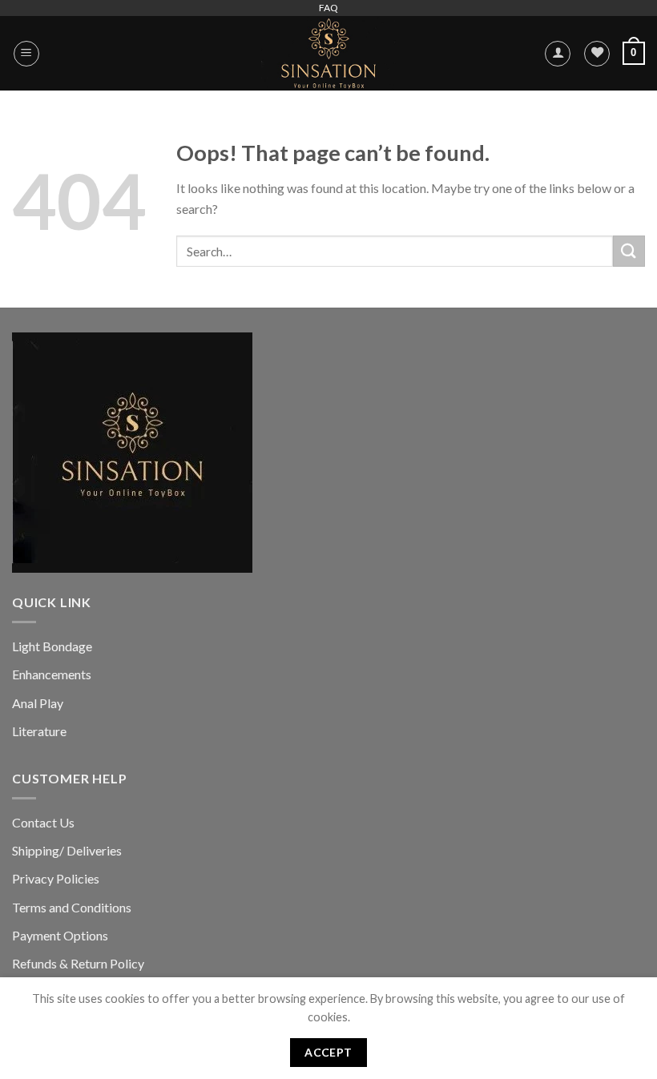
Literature (39, 731)
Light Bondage (52, 646)
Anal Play (37, 703)
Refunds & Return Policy (78, 963)
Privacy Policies (55, 878)
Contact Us (43, 822)
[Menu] (26, 53)
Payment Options (60, 935)
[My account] (557, 53)
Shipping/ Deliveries (67, 850)
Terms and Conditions (71, 907)
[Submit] (629, 251)
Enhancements (51, 674)
